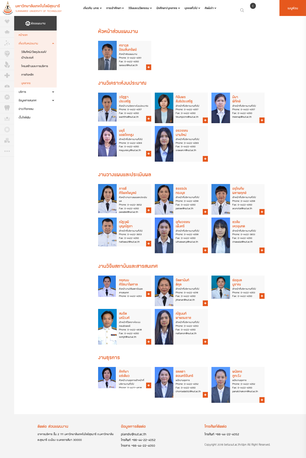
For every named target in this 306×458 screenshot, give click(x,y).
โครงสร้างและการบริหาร (34, 66)
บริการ (22, 92)
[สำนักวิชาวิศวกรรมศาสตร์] (7, 97)
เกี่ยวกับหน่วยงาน (28, 43)
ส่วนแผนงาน (38, 23)
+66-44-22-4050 (143, 445)
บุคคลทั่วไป (191, 8)
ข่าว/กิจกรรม (26, 109)
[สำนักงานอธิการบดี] (7, 32)
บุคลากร (25, 83)
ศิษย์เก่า (209, 8)
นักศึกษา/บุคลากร (166, 8)
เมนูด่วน (293, 8)
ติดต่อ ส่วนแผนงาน (53, 426)
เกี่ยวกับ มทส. (91, 8)
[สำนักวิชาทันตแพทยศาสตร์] (7, 108)
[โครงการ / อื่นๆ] (7, 151)
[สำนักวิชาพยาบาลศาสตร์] (7, 86)
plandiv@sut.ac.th (133, 434)
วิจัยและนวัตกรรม (138, 8)
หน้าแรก (23, 35)
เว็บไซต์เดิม (24, 117)
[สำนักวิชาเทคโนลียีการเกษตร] (7, 64)
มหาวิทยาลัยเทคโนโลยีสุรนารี (37, 5)
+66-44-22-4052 (143, 440)
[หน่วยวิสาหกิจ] (7, 140)
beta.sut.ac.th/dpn (235, 444)
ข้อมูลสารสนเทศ (27, 100)
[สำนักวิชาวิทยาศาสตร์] (7, 43)
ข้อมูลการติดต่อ (133, 426)
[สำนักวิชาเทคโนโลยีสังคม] (7, 53)
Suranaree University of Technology (38, 10)
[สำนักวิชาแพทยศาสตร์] (7, 75)
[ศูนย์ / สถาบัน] (7, 129)
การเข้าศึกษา (113, 8)
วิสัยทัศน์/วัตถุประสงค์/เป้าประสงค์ (34, 54)
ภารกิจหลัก (27, 74)
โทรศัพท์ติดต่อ (216, 426)
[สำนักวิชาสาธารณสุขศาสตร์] (7, 118)
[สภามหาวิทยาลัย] (7, 21)
